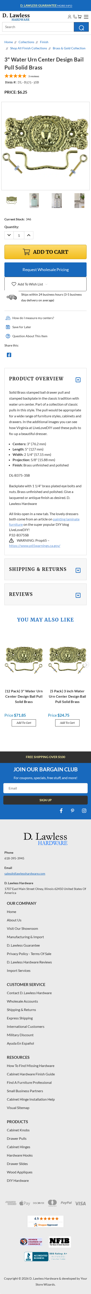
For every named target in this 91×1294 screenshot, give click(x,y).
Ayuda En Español (20, 1043)
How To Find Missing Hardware (30, 1065)
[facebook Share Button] (9, 356)
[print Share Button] (40, 356)
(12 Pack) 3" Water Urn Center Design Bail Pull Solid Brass (24, 696)
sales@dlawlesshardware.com (24, 873)
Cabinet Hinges (18, 1147)
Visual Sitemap (18, 1107)
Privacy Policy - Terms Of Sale (29, 953)
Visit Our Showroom (22, 928)
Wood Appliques (19, 1172)
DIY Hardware (18, 1180)
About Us (14, 920)
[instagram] (84, 810)
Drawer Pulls (17, 1138)
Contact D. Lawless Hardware (29, 993)
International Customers (25, 1026)
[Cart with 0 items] (79, 16)
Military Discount (20, 1035)
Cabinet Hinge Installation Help (31, 1099)
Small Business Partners (25, 1091)
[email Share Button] (24, 356)
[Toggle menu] (85, 16)
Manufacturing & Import (25, 937)
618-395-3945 (14, 858)
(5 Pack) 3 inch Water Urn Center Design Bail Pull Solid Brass (67, 696)
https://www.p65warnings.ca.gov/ (34, 545)
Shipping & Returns (21, 1009)
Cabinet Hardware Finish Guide (31, 1074)
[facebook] (61, 810)
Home (11, 911)
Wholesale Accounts (22, 1001)
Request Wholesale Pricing (46, 269)
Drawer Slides (17, 1163)
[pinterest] (72, 810)
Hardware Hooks (20, 1155)
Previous (5, 665)
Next (86, 665)
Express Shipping (20, 1018)
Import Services (18, 970)
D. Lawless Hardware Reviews (29, 962)
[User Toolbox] (69, 16)
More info (46, 5)
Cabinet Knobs (18, 1130)
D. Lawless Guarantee (23, 945)
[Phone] (75, 16)
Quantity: (11, 227)
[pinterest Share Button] (56, 356)
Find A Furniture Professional (29, 1082)
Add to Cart (24, 722)
